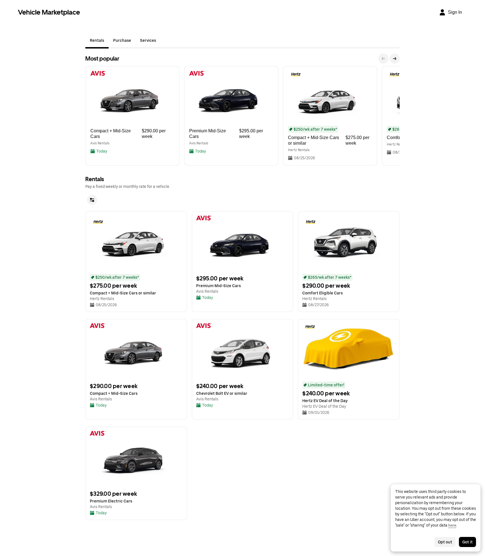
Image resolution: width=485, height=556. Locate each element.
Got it (467, 542)
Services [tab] (148, 40)
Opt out (445, 542)
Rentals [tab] (97, 40)
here (452, 525)
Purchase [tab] (122, 40)
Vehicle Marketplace (49, 12)
